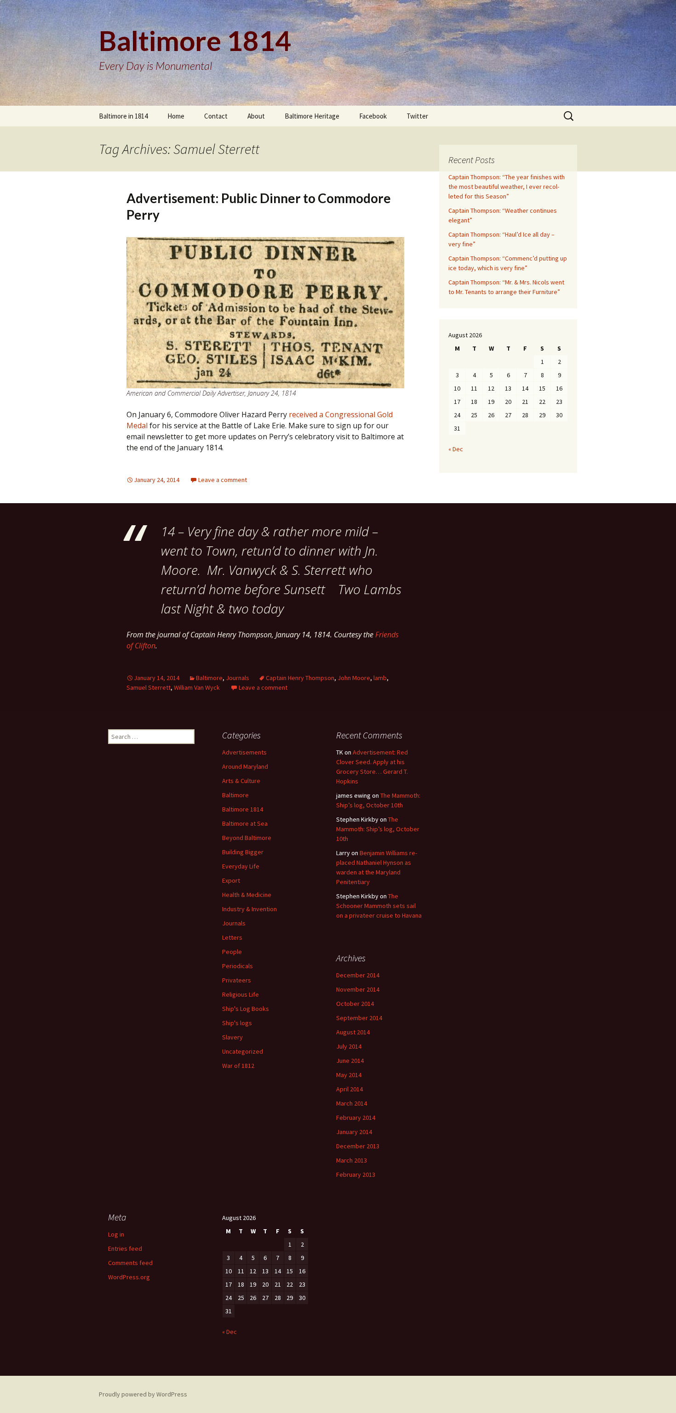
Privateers (236, 980)
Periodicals (237, 966)
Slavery (232, 1037)
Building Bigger (243, 852)
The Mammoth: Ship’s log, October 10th (377, 829)
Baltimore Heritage (312, 116)
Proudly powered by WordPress (143, 1394)
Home (175, 116)
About (256, 116)
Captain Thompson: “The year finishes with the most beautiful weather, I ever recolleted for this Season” (506, 186)
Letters (232, 937)
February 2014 (355, 1117)
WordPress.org (129, 1277)
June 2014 (350, 1060)
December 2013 (357, 1146)
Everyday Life (240, 866)
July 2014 (348, 1046)
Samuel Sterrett (148, 687)
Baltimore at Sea (245, 823)
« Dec (455, 449)
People (232, 952)
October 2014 (355, 1003)
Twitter (417, 116)
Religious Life (240, 994)
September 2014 (359, 1018)
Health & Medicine (246, 895)
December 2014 (357, 975)
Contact (216, 116)
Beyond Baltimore (246, 838)
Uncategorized (242, 1051)
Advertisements (244, 752)
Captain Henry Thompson (300, 678)
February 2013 (355, 1174)
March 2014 (351, 1103)
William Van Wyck (197, 687)
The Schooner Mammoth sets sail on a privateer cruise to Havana (379, 905)
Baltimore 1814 (242, 809)
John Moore (354, 678)
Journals (237, 678)
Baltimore (209, 678)
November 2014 (357, 989)
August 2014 (353, 1032)
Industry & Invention (249, 909)
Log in (116, 1234)
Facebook (373, 116)
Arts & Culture (241, 781)
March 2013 (351, 1160)
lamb (380, 678)
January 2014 (354, 1132)
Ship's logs (237, 1023)
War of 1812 (238, 1065)
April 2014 (349, 1089)
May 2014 (348, 1075)
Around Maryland (245, 766)
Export (231, 880)
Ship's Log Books (245, 1008)
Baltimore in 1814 (123, 116)
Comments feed (130, 1263)
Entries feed (125, 1248)
